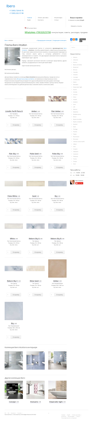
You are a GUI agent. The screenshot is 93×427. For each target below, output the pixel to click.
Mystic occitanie (77, 122)
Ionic (74, 104)
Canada (75, 72)
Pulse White (12, 196)
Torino (75, 159)
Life (74, 107)
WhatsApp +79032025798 (38, 32)
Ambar (34, 111)
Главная (29, 17)
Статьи (56, 20)
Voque (75, 161)
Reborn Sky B (56, 238)
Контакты (41, 20)
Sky (56, 196)
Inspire (75, 99)
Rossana (75, 139)
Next (74, 127)
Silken (75, 144)
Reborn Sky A (34, 238)
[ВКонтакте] (71, 39)
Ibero (6, 40)
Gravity (75, 92)
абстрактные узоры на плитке (25, 79)
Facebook (13, 413)
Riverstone (76, 136)
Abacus (75, 57)
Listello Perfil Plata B (14, 111)
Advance (75, 60)
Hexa (74, 97)
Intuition (75, 102)
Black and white (77, 65)
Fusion (75, 89)
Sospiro (75, 149)
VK (5, 413)
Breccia (75, 70)
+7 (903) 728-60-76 (16, 10)
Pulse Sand (34, 154)
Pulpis (75, 134)
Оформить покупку (76, 26)
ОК (8, 413)
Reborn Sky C (12, 281)
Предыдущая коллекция (44, 40)
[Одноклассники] (74, 39)
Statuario (34, 402)
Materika (75, 112)
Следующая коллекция (59, 40)
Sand (34, 196)
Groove (75, 94)
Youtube (19, 413)
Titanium (75, 156)
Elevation (75, 84)
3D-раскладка (58, 17)
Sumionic (75, 154)
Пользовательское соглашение (69, 418)
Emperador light (56, 402)
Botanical (75, 67)
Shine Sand (34, 281)
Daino (74, 82)
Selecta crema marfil (78, 141)
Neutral (75, 124)
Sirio (74, 146)
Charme (75, 74)
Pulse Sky (56, 154)
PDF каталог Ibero (32, 28)
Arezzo (75, 62)
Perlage (75, 129)
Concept (12, 402)
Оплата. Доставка (43, 17)
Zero (74, 164)
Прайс (29, 20)
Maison (75, 109)
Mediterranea (77, 114)
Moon (74, 117)
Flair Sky (12, 154)
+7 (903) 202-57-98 (16, 13)
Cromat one (76, 79)
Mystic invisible (77, 119)
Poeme (75, 131)
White (12, 238)
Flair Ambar (56, 111)
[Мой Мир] (76, 39)
